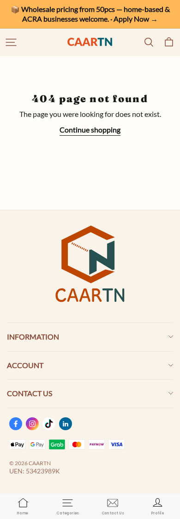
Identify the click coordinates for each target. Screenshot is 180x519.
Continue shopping (90, 129)
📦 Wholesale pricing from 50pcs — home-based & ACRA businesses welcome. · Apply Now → (91, 14)
